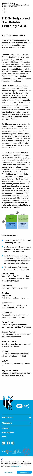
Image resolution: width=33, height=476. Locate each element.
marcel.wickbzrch (10, 281)
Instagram (12, 443)
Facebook (8, 443)
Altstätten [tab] (7, 423)
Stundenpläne (8, 432)
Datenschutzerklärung (15, 466)
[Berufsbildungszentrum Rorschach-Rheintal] (4, 10)
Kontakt (5, 428)
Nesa (4, 437)
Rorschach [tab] (7, 417)
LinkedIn (3, 443)
